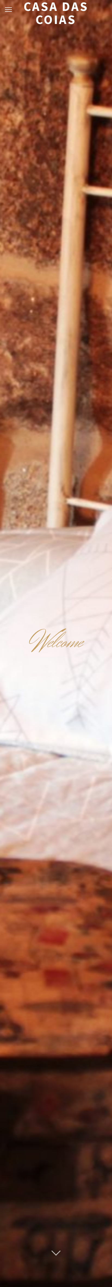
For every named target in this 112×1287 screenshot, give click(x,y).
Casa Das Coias (56, 13)
